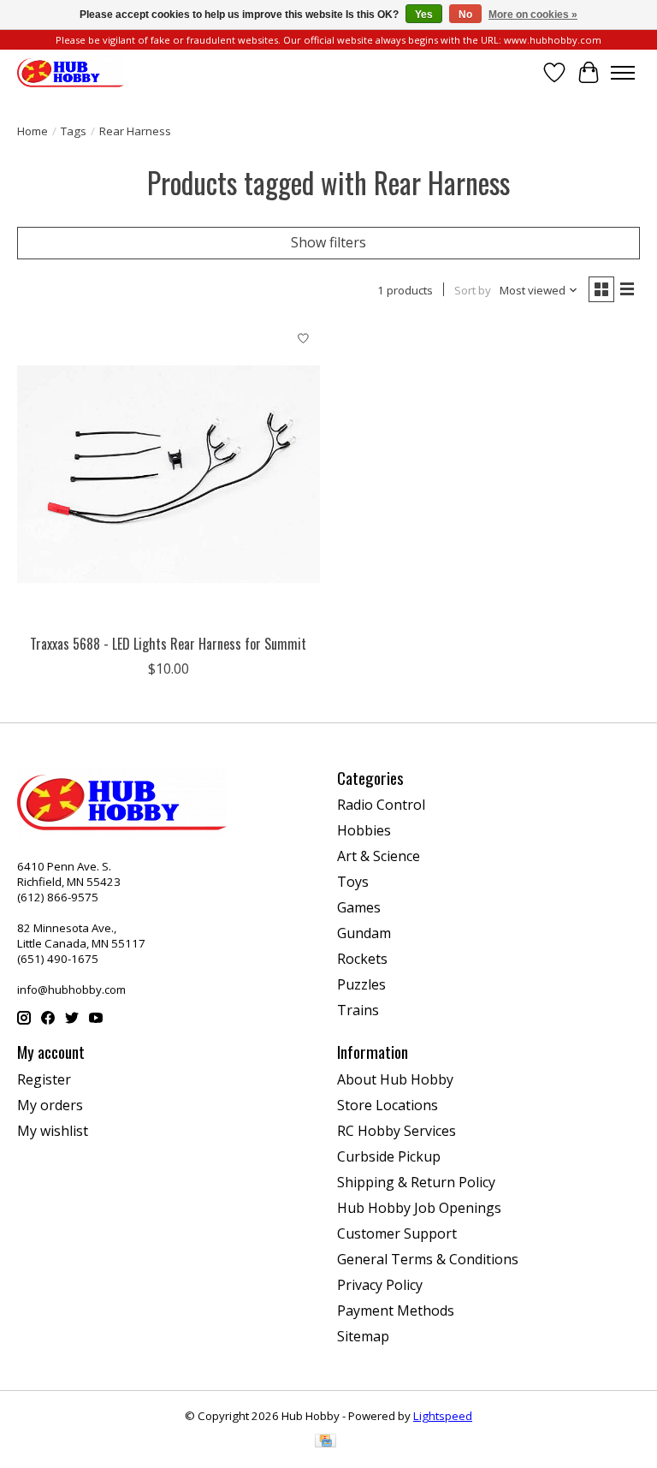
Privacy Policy (380, 1284)
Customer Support (397, 1233)
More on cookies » (532, 15)
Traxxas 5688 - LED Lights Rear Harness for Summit (168, 643)
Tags (73, 131)
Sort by (472, 290)
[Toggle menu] (623, 73)
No (465, 15)
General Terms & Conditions (427, 1259)
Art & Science (378, 856)
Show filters (328, 242)
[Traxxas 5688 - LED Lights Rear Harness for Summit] (168, 474)
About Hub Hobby (395, 1079)
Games (359, 907)
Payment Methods (395, 1310)
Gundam (364, 933)
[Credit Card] (325, 1442)
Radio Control (381, 804)
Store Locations (387, 1105)
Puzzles (361, 984)
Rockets (362, 958)
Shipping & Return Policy (416, 1182)
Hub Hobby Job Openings (419, 1207)
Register (44, 1079)
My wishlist (52, 1130)
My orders (50, 1105)
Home (32, 131)
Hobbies (364, 830)
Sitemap (363, 1336)
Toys (353, 881)
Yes (424, 15)
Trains (358, 1010)
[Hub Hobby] (70, 72)
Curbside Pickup (389, 1156)
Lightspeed (442, 1415)
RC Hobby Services (396, 1130)
